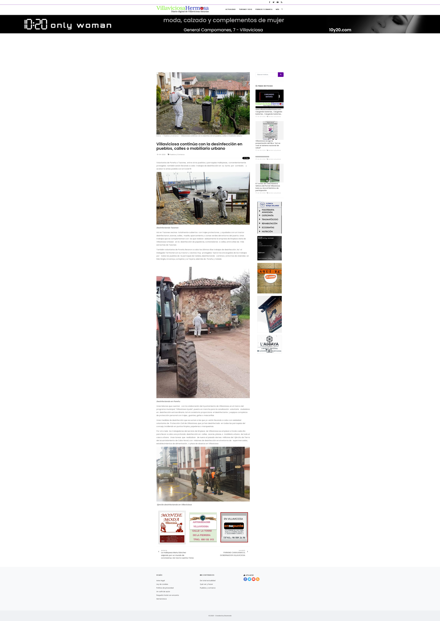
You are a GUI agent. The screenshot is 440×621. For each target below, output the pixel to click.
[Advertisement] (220, 50)
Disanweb (228, 616)
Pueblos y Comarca (177, 154)
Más (277, 9)
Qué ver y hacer (206, 584)
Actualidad (231, 9)
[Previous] (158, 103)
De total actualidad (207, 580)
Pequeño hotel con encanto (167, 595)
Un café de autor (163, 591)
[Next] (247, 103)
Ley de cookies (162, 584)
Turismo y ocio (245, 9)
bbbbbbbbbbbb (262, 156)
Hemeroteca (161, 599)
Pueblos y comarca (264, 9)
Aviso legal (160, 580)
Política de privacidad (165, 588)
